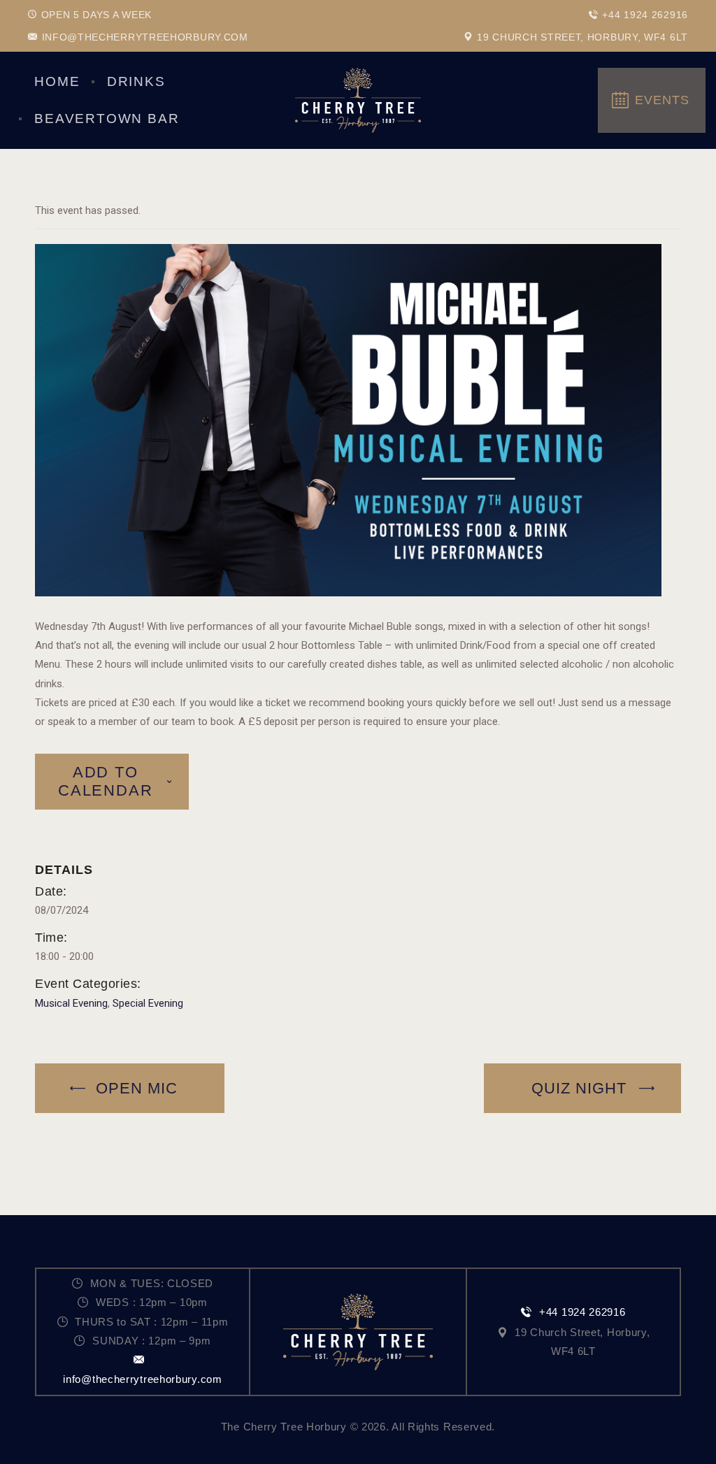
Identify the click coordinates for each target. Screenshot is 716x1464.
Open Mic (134, 1088)
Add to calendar (105, 781)
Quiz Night (581, 1088)
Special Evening (148, 1003)
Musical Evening (71, 1003)
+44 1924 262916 (582, 1312)
